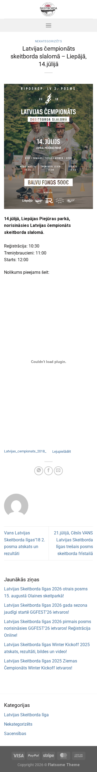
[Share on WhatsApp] (38, 470)
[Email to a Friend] (58, 470)
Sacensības (15, 733)
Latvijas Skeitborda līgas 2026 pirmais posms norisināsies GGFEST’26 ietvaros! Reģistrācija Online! (47, 628)
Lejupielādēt (61, 451)
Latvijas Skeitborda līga (26, 714)
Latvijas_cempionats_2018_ (25, 451)
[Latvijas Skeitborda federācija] (48, 9)
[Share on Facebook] (48, 470)
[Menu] (48, 25)
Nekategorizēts (48, 41)
